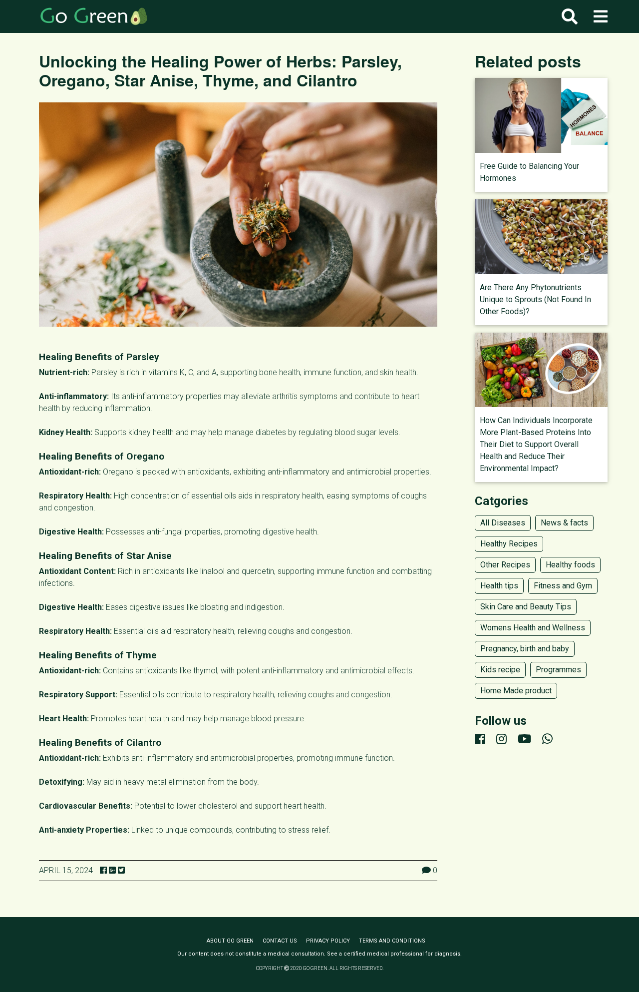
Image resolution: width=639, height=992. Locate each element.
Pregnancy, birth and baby (524, 648)
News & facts (564, 522)
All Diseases (502, 522)
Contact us (280, 941)
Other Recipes (505, 564)
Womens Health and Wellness (532, 627)
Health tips (499, 585)
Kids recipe (500, 669)
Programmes (558, 669)
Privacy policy (328, 941)
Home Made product (516, 690)
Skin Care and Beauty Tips (525, 606)
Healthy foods (570, 564)
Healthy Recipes (509, 543)
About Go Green (230, 941)
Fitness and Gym (563, 585)
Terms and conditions (392, 941)
